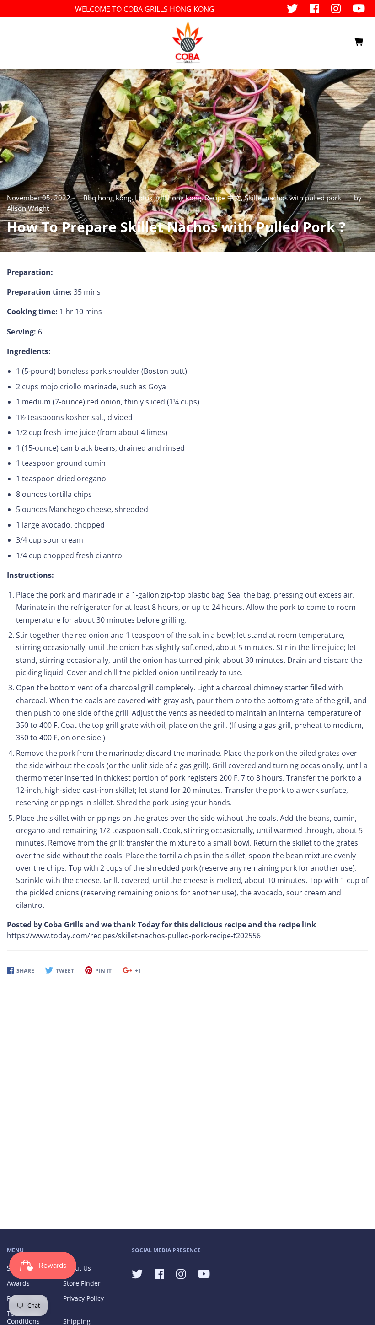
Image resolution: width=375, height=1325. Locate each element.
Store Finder (82, 1283)
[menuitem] (358, 42)
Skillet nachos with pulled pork (293, 197)
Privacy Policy (83, 1298)
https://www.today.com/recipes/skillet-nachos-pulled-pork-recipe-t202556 (134, 936)
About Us (77, 1268)
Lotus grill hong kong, (170, 197)
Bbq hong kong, (109, 197)
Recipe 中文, (225, 197)
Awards (18, 1283)
